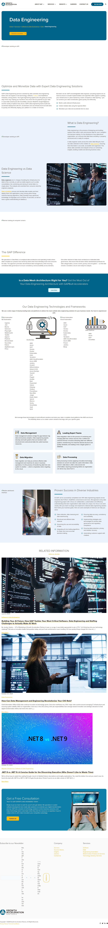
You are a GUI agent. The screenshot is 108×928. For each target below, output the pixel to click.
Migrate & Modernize (8, 768)
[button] (97, 4)
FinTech (35, 96)
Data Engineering (7, 697)
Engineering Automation (90, 852)
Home (11, 26)
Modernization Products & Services (94, 854)
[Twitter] (102, 923)
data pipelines (94, 144)
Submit (46, 877)
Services (51, 4)
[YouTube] (107, 923)
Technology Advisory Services (92, 856)
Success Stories (59, 850)
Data (42, 26)
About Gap (38, 4)
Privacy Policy (4, 924)
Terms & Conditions (13, 924)
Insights (62, 4)
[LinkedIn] (105, 923)
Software (85, 848)
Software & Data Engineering (30, 26)
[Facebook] (100, 923)
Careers (73, 4)
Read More (5, 632)
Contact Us (83, 4)
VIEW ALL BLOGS (54, 554)
